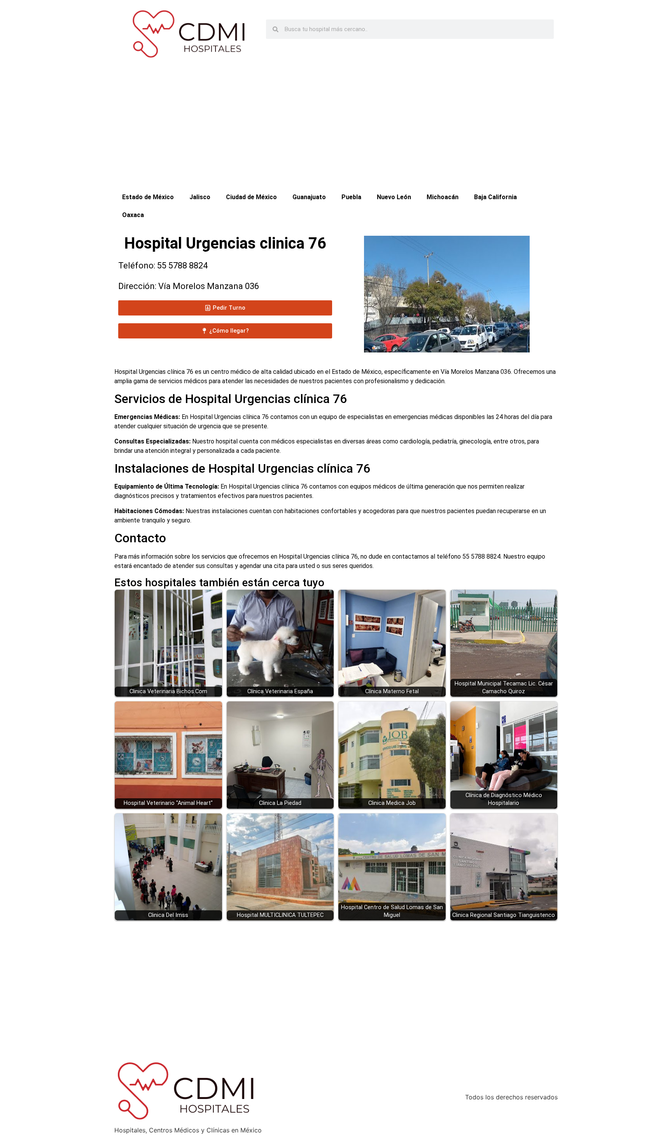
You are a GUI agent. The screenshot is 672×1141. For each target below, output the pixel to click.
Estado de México (148, 197)
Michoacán (442, 197)
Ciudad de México (251, 197)
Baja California (495, 197)
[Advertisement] (336, 129)
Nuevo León (394, 197)
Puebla (351, 197)
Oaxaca (133, 215)
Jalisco (199, 197)
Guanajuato (309, 197)
